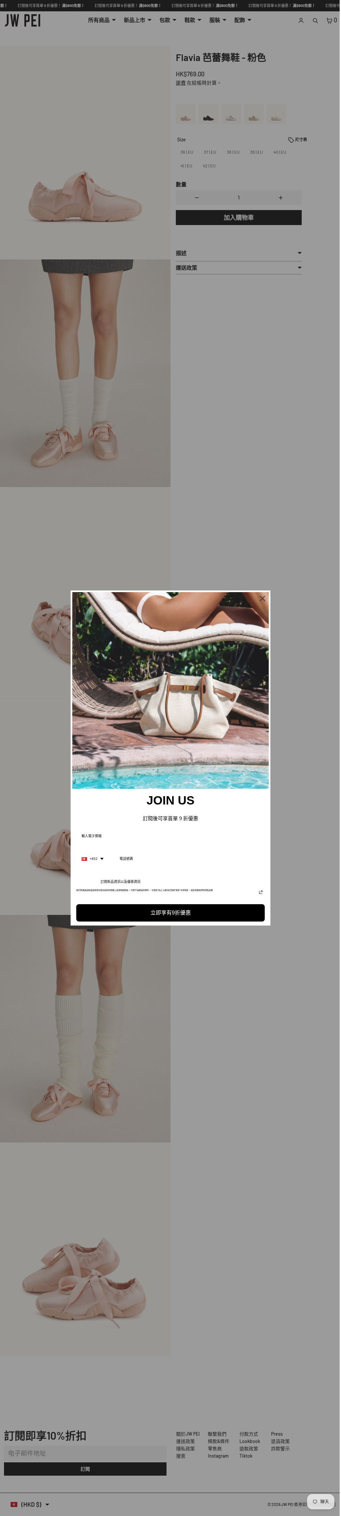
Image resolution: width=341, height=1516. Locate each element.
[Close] (261, 598)
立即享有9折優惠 (169, 913)
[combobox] (91, 859)
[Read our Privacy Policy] (259, 892)
